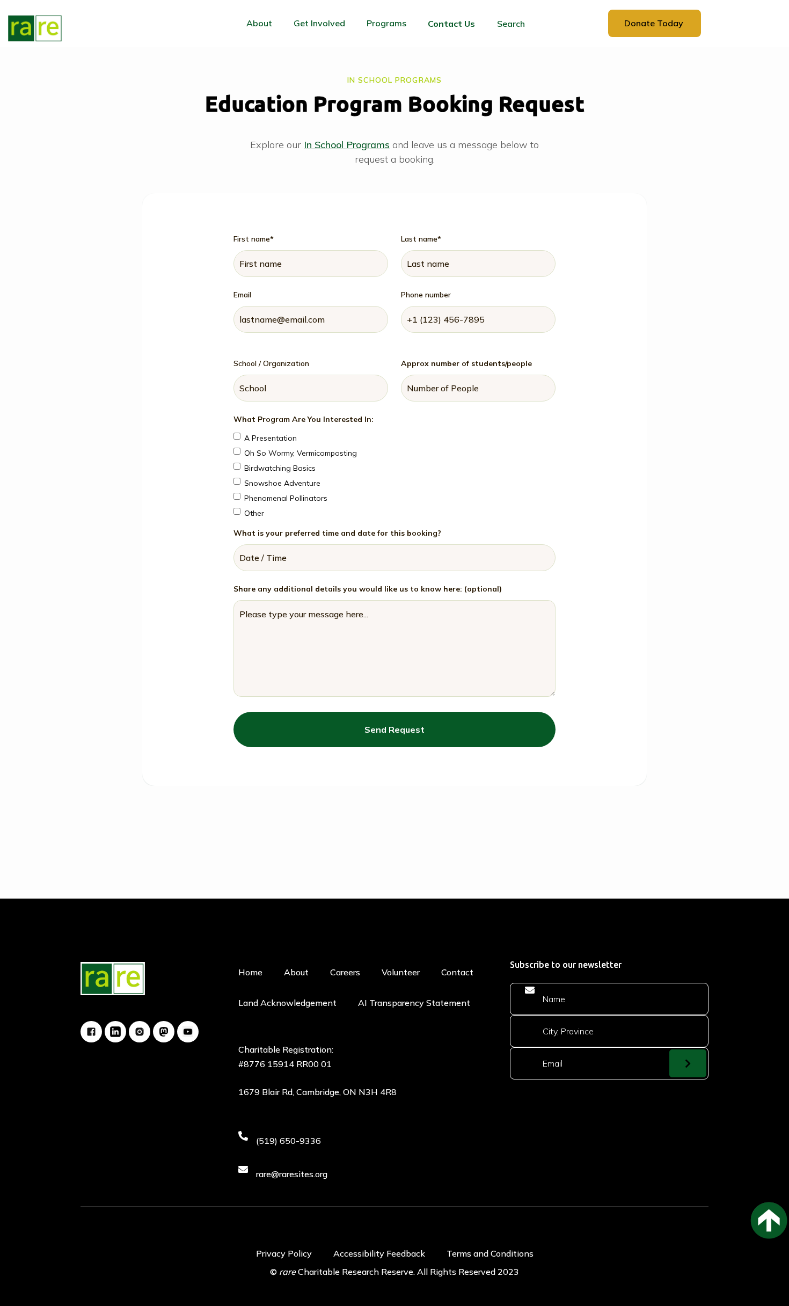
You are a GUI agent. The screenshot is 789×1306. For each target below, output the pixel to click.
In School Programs (347, 144)
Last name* (421, 239)
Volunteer (401, 972)
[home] (35, 28)
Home (250, 972)
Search (511, 23)
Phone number (426, 295)
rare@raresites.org (291, 1174)
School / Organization (271, 363)
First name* (253, 239)
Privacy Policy (284, 1253)
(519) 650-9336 (288, 1140)
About (296, 972)
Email (242, 295)
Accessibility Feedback (379, 1253)
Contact (457, 972)
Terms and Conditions (490, 1253)
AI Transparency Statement (414, 1002)
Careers (345, 972)
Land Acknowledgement (287, 1002)
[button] (259, 23)
